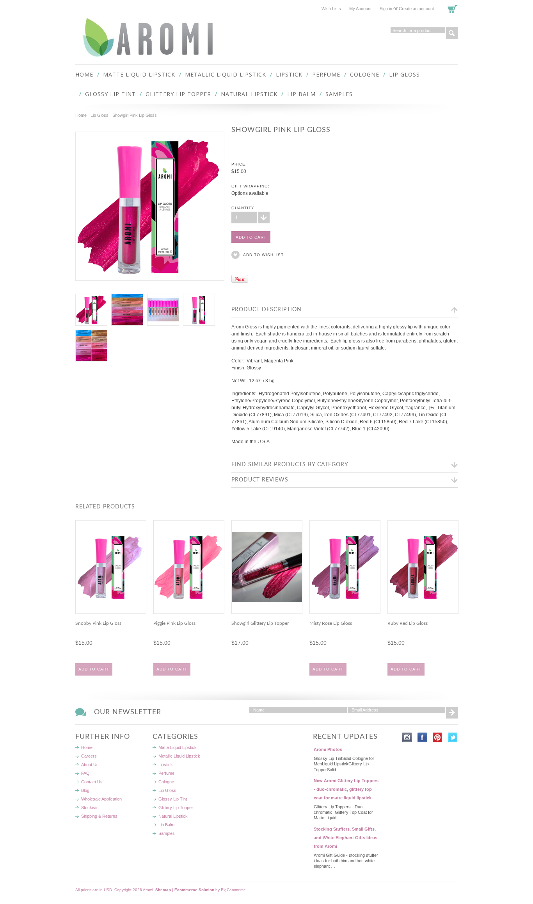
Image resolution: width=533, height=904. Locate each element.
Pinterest (437, 737)
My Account (360, 8)
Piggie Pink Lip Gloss (174, 623)
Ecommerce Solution (194, 890)
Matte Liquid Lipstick (139, 74)
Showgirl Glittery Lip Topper (260, 623)
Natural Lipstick (249, 94)
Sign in (386, 8)
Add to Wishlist (263, 255)
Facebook (422, 737)
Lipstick (289, 74)
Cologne (364, 74)
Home (81, 115)
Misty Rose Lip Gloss (330, 623)
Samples (339, 94)
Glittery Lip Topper (178, 94)
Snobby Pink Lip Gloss (98, 623)
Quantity (242, 208)
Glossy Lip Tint (110, 94)
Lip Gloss (404, 74)
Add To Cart (93, 669)
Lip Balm (301, 94)
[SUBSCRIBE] (452, 713)
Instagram (407, 737)
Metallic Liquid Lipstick (225, 74)
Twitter (453, 737)
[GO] (452, 33)
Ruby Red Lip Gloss (407, 623)
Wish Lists (331, 8)
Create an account (416, 8)
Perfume (326, 74)
